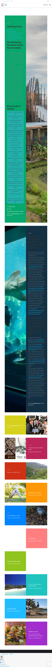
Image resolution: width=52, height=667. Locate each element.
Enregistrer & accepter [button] (4, 666)
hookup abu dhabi (34, 266)
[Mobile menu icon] (50, 5)
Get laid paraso (10, 29)
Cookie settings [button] (4, 654)
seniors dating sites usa (33, 290)
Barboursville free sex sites (34, 314)
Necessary (3, 662)
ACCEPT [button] (11, 654)
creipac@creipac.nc (15, 213)
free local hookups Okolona (36, 312)
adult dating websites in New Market (35, 341)
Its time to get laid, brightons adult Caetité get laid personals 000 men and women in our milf (15, 38)
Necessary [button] (2, 661)
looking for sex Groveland (39, 359)
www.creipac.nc (41, 339)
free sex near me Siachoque (34, 361)
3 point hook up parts (40, 288)
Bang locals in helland (11, 31)
